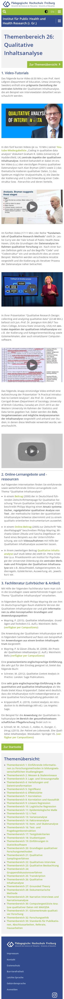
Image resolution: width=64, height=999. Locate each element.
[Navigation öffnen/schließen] (59, 11)
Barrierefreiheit (15, 971)
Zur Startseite (12, 747)
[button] (46, 11)
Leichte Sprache (15, 977)
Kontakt (11, 959)
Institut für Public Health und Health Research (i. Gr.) (24, 21)
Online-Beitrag (23, 526)
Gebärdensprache (16, 983)
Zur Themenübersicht (43, 64)
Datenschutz (13, 965)
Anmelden (12, 989)
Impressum (13, 953)
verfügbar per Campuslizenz (21, 627)
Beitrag (19, 496)
